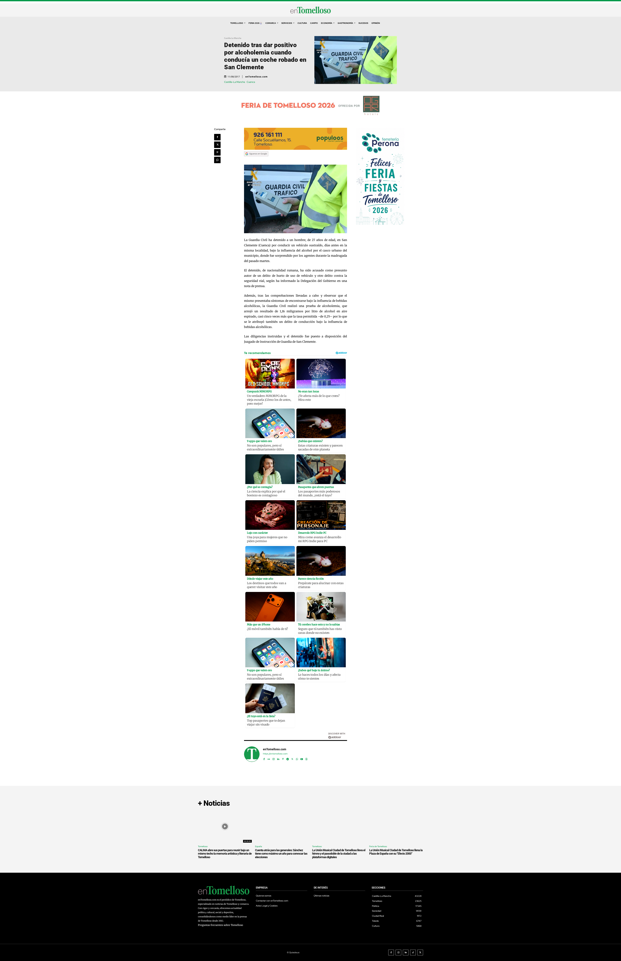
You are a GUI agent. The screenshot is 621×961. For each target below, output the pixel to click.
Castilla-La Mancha (232, 38)
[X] (217, 145)
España (258, 846)
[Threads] (306, 758)
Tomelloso (203, 846)
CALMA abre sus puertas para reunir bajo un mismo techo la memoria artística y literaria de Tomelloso (225, 853)
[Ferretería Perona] (380, 224)
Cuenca (251, 82)
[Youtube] (301, 758)
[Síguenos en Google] (256, 159)
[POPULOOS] (295, 148)
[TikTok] (413, 952)
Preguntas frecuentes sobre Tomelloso (220, 925)
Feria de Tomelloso (378, 846)
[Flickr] (269, 758)
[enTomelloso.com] (252, 754)
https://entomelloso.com (275, 753)
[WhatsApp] (217, 160)
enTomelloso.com (256, 76)
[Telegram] (287, 758)
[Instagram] (273, 758)
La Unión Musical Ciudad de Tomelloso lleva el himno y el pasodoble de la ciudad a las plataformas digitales (338, 853)
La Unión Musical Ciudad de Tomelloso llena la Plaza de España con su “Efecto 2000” (396, 851)
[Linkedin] (278, 758)
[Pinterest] (217, 152)
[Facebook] (217, 137)
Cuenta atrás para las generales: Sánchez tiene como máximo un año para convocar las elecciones (281, 853)
